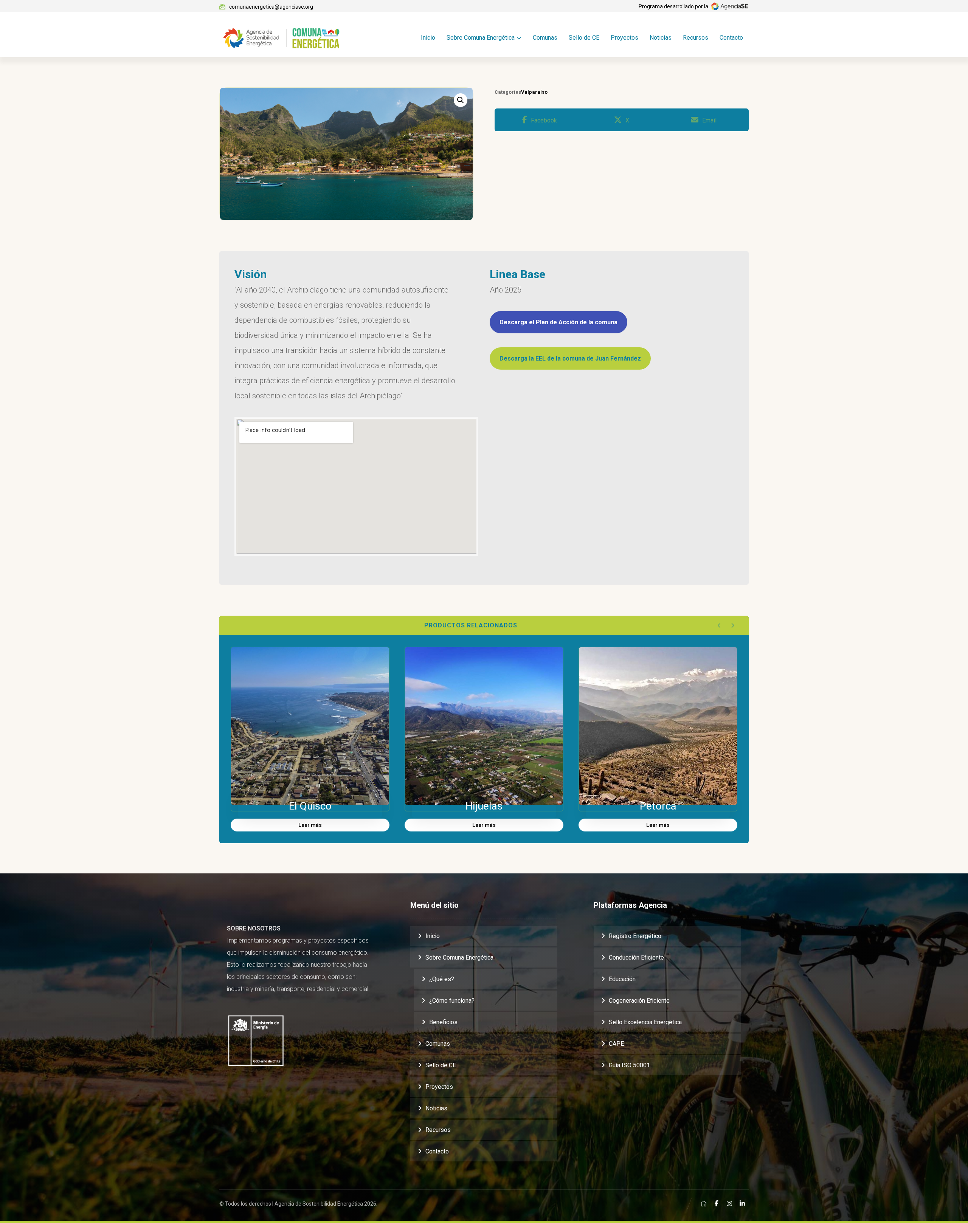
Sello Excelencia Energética (645, 1022)
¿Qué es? (441, 979)
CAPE (616, 1043)
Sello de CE (440, 1065)
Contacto (437, 1151)
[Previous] (719, 625)
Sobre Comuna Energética (459, 957)
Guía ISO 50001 (629, 1065)
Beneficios (443, 1022)
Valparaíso (534, 92)
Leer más (310, 825)
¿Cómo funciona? (452, 1000)
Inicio (432, 936)
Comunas (437, 1043)
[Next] (732, 625)
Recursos (438, 1129)
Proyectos (439, 1086)
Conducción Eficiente (636, 957)
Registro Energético (635, 936)
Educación (622, 979)
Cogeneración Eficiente (639, 1000)
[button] (460, 100)
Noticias (436, 1108)
